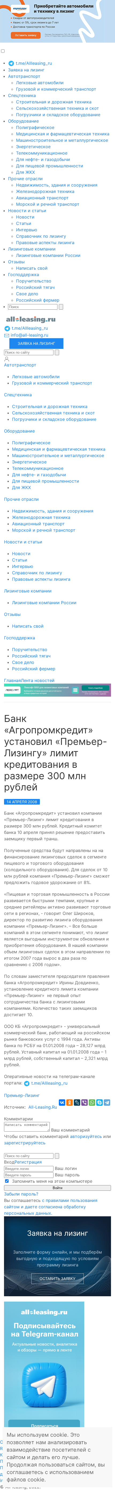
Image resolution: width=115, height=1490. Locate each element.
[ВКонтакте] (62, 1102)
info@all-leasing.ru (28, 335)
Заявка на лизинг (26, 69)
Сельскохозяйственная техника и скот (57, 108)
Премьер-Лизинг (22, 1095)
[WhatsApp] (92, 1102)
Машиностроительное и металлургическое (62, 140)
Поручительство (33, 281)
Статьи (23, 223)
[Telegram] (107, 1102)
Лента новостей (38, 680)
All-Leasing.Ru (42, 1107)
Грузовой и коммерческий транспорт (56, 89)
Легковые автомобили (40, 82)
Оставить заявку (57, 1278)
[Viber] (84, 1102)
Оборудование (23, 121)
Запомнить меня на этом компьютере (51, 1181)
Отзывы (16, 261)
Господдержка (23, 274)
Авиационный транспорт (42, 197)
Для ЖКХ (25, 172)
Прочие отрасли (25, 178)
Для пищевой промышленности (49, 165)
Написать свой (32, 268)
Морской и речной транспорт (47, 204)
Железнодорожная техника (45, 191)
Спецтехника (22, 95)
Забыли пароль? (21, 1194)
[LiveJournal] (77, 1102)
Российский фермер (37, 300)
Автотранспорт (24, 76)
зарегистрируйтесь (24, 1142)
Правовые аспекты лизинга (45, 242)
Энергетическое (33, 146)
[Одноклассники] (69, 1102)
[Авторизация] (6, 359)
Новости (25, 217)
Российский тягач (35, 287)
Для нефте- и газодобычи (43, 159)
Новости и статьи (27, 210)
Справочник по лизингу (41, 236)
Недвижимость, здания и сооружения (56, 185)
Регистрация (28, 1162)
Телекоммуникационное (41, 153)
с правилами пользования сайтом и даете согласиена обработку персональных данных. (50, 1207)
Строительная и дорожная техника (53, 101)
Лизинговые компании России (48, 255)
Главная (12, 680)
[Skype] (99, 1102)
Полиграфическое (35, 127)
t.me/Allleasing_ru (33, 63)
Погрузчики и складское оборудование (58, 114)
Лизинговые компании (32, 249)
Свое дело (27, 293)
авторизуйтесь (86, 1136)
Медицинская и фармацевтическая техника (62, 133)
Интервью (26, 229)
